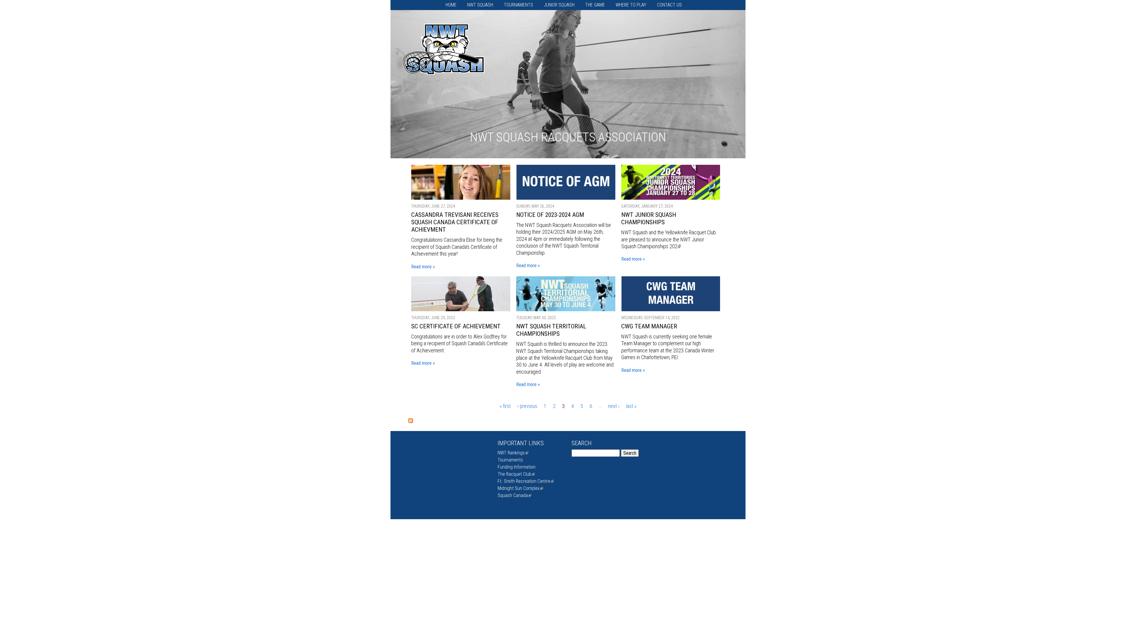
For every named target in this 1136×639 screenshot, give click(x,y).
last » (631, 406)
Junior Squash (559, 5)
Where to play (631, 5)
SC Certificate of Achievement (456, 326)
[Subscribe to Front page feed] (410, 421)
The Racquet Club (516, 474)
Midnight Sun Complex (520, 488)
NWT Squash (480, 5)
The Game (595, 5)
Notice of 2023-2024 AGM (550, 214)
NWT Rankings (512, 453)
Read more (421, 267)
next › (613, 406)
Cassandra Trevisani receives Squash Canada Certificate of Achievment (454, 222)
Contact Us (669, 5)
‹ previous (527, 406)
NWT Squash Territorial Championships (551, 330)
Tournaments (518, 5)
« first (505, 406)
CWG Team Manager (649, 326)
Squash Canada (514, 495)
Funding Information (516, 467)
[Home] (443, 65)
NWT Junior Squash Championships (648, 218)
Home (451, 5)
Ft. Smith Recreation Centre (525, 481)
